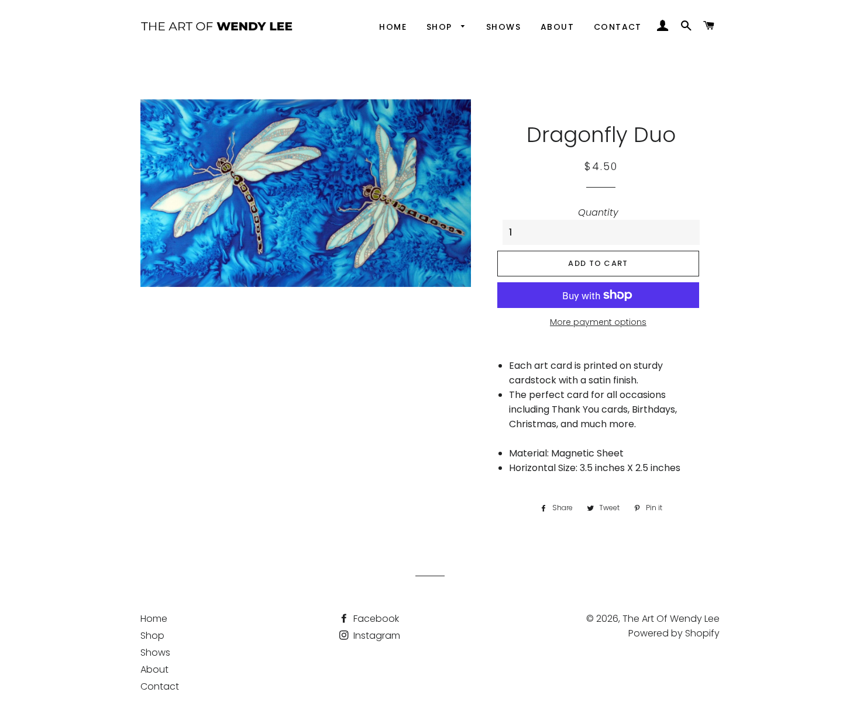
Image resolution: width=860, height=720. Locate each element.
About (557, 27)
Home (393, 27)
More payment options (598, 322)
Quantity (598, 212)
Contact (618, 27)
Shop (440, 27)
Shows (503, 27)
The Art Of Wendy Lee (671, 618)
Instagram (375, 635)
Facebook (375, 618)
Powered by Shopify (674, 633)
